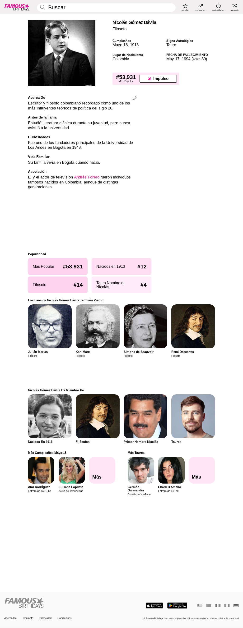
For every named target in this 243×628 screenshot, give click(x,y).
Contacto (28, 618)
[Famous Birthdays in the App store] (154, 605)
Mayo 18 (120, 45)
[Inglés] (199, 605)
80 (199, 59)
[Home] (61, 603)
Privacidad (45, 618)
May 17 (172, 59)
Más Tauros (136, 453)
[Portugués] (208, 605)
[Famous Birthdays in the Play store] (177, 605)
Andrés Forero (86, 177)
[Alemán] (236, 605)
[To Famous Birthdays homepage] (17, 7)
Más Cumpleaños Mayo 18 (47, 453)
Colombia (120, 59)
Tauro (171, 45)
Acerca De (10, 618)
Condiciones (64, 618)
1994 (186, 59)
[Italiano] (226, 605)
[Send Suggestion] (134, 99)
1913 (134, 45)
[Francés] (217, 605)
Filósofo (119, 29)
